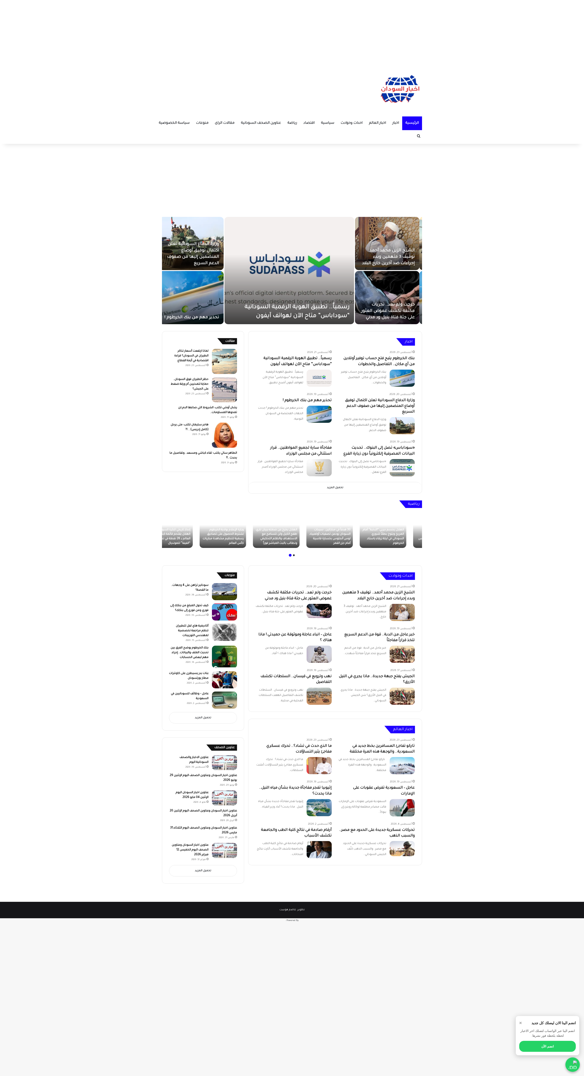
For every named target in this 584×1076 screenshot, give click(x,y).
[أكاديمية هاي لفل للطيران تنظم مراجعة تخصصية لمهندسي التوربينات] (224, 632)
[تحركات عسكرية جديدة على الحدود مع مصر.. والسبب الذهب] (402, 848)
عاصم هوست (287, 909)
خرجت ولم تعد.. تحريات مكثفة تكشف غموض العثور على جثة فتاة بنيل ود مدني (390, 311)
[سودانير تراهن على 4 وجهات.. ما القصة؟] (224, 591)
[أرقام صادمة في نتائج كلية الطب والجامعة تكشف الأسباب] (319, 849)
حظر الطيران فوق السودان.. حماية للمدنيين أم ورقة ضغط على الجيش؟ (190, 384)
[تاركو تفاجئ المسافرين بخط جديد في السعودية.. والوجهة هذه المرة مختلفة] (402, 765)
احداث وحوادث (351, 123)
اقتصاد (309, 123)
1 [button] (294, 555)
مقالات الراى (225, 123)
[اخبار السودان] (399, 90)
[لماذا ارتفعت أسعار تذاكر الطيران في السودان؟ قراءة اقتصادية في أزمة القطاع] (224, 361)
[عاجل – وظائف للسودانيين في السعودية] (224, 700)
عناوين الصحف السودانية (261, 123)
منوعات (202, 123)
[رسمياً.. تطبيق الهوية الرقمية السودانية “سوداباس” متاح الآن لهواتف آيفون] (292, 270)
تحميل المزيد (335, 487)
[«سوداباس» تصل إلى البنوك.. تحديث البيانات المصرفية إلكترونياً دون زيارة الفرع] (402, 467)
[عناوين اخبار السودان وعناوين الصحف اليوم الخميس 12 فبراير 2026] (224, 850)
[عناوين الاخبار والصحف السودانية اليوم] (224, 762)
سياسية (327, 123)
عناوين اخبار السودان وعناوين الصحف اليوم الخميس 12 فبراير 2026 (190, 850)
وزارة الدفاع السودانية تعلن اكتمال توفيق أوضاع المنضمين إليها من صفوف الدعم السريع (380, 406)
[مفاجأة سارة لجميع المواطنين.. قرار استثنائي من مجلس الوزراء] (319, 467)
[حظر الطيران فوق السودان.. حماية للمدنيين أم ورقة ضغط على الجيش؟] (224, 389)
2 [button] (290, 555)
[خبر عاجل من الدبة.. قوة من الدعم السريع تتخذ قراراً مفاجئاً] (402, 654)
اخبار (395, 123)
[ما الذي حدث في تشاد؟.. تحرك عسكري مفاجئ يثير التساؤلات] (319, 765)
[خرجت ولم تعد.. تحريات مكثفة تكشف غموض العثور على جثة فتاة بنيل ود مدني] (390, 297)
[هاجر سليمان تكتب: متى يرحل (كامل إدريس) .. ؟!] (224, 435)
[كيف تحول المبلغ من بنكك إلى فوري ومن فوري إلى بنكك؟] (224, 612)
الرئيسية (412, 123)
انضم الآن (547, 1046)
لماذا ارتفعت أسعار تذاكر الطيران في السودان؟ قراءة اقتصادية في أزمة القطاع (191, 356)
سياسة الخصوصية (174, 123)
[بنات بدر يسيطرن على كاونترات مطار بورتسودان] (224, 679)
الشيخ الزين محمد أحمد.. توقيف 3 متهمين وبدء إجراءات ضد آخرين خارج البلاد (391, 257)
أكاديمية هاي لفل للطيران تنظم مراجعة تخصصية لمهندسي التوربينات (192, 630)
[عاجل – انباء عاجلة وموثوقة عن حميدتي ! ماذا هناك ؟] (319, 654)
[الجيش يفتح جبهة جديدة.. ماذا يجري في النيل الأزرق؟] (402, 696)
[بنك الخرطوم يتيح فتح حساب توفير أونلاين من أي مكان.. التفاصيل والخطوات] (402, 378)
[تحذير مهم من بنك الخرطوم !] (194, 297)
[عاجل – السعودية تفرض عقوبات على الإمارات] (402, 807)
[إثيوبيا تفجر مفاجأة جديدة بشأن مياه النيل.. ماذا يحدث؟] (319, 807)
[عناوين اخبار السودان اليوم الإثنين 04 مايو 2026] (224, 797)
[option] (292, 270)
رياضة (292, 123)
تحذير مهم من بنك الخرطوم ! (194, 317)
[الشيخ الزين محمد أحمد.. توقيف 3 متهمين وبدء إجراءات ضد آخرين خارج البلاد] (390, 243)
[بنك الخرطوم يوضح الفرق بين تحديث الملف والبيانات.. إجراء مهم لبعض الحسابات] (224, 657)
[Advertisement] (292, 32)
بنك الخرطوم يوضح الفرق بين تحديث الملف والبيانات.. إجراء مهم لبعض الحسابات (190, 652)
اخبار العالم (377, 123)
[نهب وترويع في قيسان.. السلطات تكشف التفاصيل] (319, 696)
